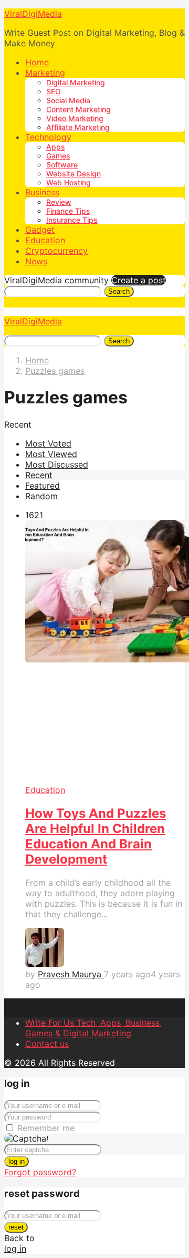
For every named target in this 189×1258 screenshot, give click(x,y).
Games (58, 155)
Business (42, 192)
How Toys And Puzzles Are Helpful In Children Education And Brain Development (95, 836)
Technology (48, 137)
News (36, 261)
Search (119, 291)
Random (41, 496)
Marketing (45, 72)
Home (37, 62)
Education (45, 240)
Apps (55, 146)
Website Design (73, 173)
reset (16, 1227)
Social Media (68, 100)
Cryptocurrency (56, 250)
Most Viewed (51, 454)
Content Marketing (78, 109)
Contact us (47, 1043)
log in (16, 1161)
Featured (42, 485)
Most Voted (48, 443)
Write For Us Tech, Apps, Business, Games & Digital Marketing (93, 1027)
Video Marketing (74, 118)
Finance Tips (68, 210)
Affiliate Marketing (78, 127)
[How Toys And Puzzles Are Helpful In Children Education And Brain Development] (105, 652)
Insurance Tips (72, 219)
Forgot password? (40, 1172)
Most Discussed (56, 464)
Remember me (46, 1128)
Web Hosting (68, 182)
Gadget (40, 229)
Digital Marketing (75, 82)
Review (58, 201)
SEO (53, 91)
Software (62, 164)
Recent (38, 475)
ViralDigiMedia (33, 13)
